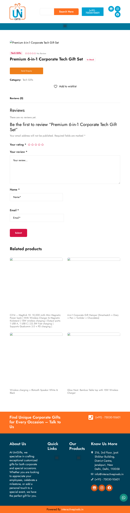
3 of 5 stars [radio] (36, 144)
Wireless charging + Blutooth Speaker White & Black (34, 391)
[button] (65, 25)
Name (15, 190)
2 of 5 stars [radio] (32, 144)
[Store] (111, 9)
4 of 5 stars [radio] (39, 144)
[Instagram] (117, 9)
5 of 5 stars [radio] (42, 144)
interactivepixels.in (72, 509)
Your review (18, 152)
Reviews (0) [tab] (16, 98)
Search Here (66, 11)
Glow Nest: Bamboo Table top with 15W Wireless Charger (92, 391)
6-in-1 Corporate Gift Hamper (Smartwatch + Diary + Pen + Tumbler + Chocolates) (93, 316)
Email (14, 210)
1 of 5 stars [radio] (29, 144)
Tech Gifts (28, 80)
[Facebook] (117, 14)
